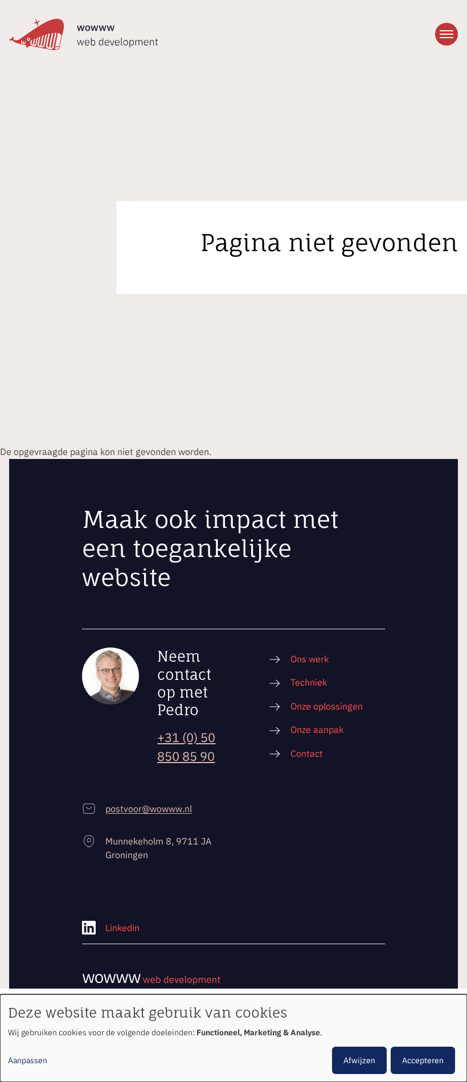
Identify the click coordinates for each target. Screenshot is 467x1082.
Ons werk (309, 659)
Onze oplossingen (326, 706)
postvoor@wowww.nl (148, 808)
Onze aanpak (316, 729)
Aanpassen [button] (27, 1060)
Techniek (308, 682)
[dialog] (233, 1038)
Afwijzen (359, 1060)
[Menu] (446, 34)
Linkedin (122, 927)
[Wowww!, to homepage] (83, 34)
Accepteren (423, 1060)
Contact (306, 753)
